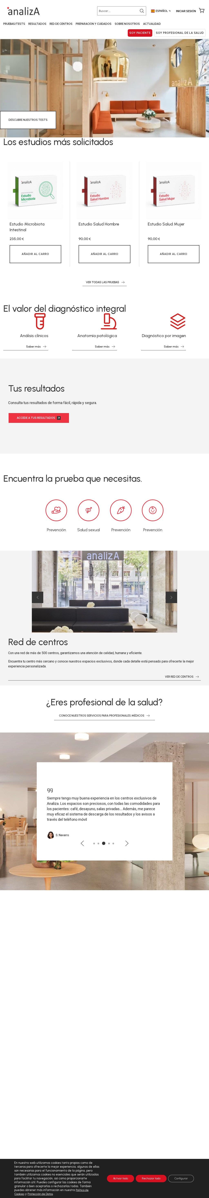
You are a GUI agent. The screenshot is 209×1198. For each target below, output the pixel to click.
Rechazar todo (151, 1178)
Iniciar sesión (186, 11)
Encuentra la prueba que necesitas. (72, 478)
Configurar (181, 1178)
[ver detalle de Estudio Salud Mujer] (173, 190)
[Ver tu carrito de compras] (202, 11)
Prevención (56, 529)
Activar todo (120, 1178)
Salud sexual (88, 529)
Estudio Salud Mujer (166, 224)
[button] (37, 597)
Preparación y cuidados (93, 24)
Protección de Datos (40, 1194)
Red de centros (61, 24)
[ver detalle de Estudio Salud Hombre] (104, 190)
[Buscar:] (122, 10)
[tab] (94, 843)
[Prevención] (56, 510)
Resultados (37, 24)
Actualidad (152, 24)
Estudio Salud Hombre (99, 224)
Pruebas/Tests (14, 24)
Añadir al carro (35, 254)
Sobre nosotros (127, 24)
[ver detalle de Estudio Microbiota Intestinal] (35, 190)
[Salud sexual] (88, 510)
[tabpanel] (35, 214)
